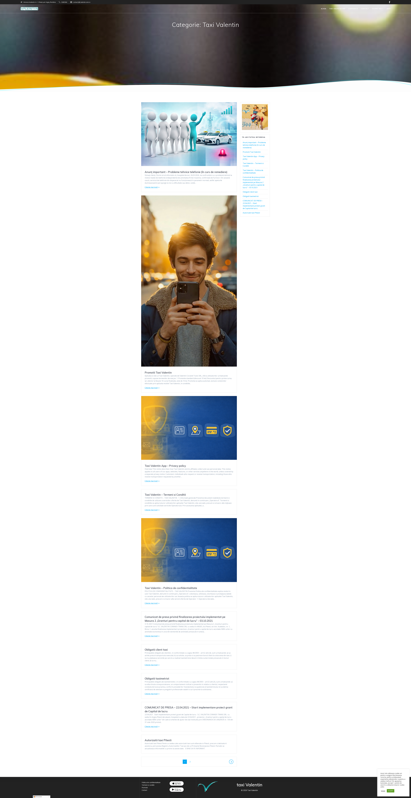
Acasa (323, 9)
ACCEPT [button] (390, 791)
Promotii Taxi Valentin (158, 372)
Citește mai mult (151, 187)
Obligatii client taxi (156, 649)
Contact (365, 9)
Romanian (38, 796)
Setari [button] (383, 791)
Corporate (353, 9)
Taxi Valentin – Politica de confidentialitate (171, 588)
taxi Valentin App (337, 9)
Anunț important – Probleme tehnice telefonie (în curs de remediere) (186, 172)
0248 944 (64, 2)
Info (389, 9)
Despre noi (377, 9)
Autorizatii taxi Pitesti (158, 740)
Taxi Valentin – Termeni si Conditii (165, 494)
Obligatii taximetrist (157, 678)
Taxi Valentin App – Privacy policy (165, 465)
